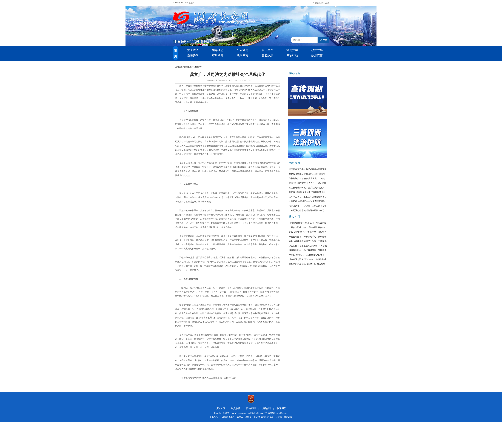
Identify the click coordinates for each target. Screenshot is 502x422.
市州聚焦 (217, 55)
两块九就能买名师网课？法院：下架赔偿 (308, 241)
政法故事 (317, 50)
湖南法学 (292, 50)
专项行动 (292, 55)
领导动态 (217, 50)
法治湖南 (242, 55)
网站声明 (251, 408)
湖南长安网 (188, 67)
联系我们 (281, 408)
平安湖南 (242, 50)
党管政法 (193, 50)
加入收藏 (325, 3)
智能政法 (267, 55)
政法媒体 (317, 55)
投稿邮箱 (266, 408)
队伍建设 (267, 50)
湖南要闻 (193, 55)
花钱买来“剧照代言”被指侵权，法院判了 (307, 232)
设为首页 (317, 3)
